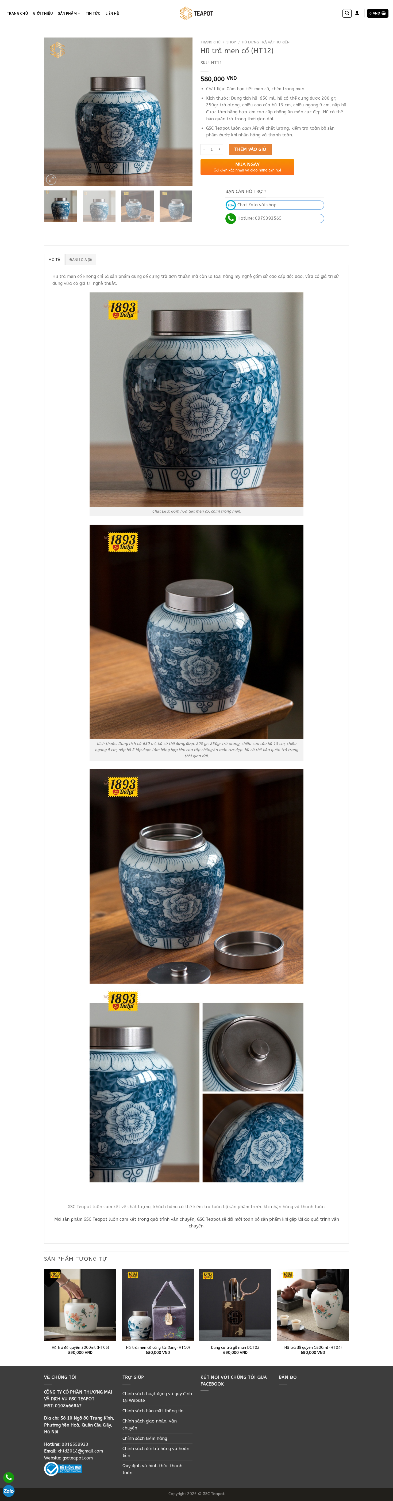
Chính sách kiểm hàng (144, 1438)
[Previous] (54, 112)
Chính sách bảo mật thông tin (152, 1410)
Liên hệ (112, 13)
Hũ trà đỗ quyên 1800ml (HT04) (313, 1347)
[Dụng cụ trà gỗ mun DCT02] (235, 1305)
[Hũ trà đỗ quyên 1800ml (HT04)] (313, 1305)
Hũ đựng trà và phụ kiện (266, 42)
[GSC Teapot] (196, 13)
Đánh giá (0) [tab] (81, 259)
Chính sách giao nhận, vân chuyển (149, 1424)
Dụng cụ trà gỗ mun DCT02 (235, 1347)
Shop (231, 42)
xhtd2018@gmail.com (80, 1451)
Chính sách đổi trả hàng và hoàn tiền (155, 1452)
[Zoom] (51, 179)
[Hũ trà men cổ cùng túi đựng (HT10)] (158, 1305)
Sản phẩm (67, 13)
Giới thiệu (43, 13)
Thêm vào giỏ (250, 149)
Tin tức (93, 13)
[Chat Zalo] (9, 1491)
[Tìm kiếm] (347, 13)
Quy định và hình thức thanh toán (152, 1469)
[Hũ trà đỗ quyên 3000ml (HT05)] (80, 1305)
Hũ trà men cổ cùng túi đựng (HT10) (158, 1347)
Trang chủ (17, 13)
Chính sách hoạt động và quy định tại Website (157, 1397)
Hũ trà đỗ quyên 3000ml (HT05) (80, 1347)
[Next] (183, 112)
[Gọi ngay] (9, 1478)
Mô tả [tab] (54, 259)
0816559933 (75, 1444)
